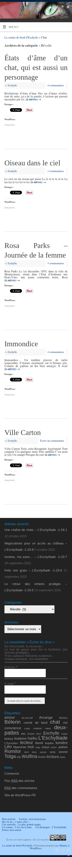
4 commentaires (55, 85)
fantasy (8, 738)
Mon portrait (8, 819)
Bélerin (12, 722)
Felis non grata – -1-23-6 (33, 570)
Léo (8, 746)
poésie (63, 747)
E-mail (10, 683)
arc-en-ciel (27, 718)
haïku (32, 738)
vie (19, 757)
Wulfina (29, 756)
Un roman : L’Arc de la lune (17, 827)
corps (27, 728)
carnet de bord (35, 722)
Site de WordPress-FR (20, 795)
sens (53, 752)
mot (31, 747)
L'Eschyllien (11, 743)
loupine (49, 743)
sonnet (63, 751)
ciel (65, 722)
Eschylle (12, 85)
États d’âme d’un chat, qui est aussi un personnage (35, 67)
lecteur (26, 742)
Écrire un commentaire (52, 440)
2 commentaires (55, 171)
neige (37, 747)
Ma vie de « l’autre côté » (15, 821)
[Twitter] (67, 7)
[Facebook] (56, 7)
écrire (42, 756)
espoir (64, 734)
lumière (62, 743)
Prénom (10, 667)
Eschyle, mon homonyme (32, 819)
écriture (53, 757)
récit (26, 752)
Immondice (21, 344)
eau (23, 733)
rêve (34, 752)
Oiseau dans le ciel (32, 163)
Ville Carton (22, 432)
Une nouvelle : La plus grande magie (21, 824)
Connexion (11, 773)
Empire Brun (34, 734)
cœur (48, 728)
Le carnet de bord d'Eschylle (21, 37)
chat (55, 722)
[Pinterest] (62, 7)
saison (43, 752)
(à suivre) (33, 99)
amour (9, 717)
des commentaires (20, 788)
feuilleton (20, 738)
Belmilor (63, 718)
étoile (62, 757)
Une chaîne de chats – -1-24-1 (35, 530)
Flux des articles (19, 781)
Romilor (12, 751)
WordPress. (36, 848)
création (37, 728)
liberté (39, 743)
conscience (12, 728)
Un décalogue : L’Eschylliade (50, 827)
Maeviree (19, 747)
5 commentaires (55, 263)
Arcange (46, 717)
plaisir (54, 747)
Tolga (10, 756)
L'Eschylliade (53, 738)
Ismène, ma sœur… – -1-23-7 (35, 557)
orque (45, 747)
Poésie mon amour (11, 830)
